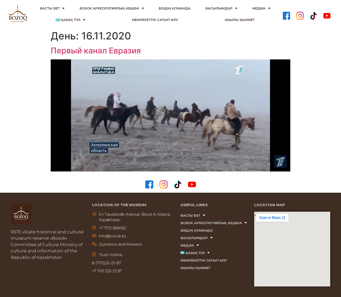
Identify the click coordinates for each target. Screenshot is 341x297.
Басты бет (50, 8)
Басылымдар (218, 8)
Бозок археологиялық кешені (109, 8)
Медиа (258, 8)
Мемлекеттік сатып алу (155, 20)
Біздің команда (174, 8)
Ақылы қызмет (240, 20)
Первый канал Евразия (96, 50)
